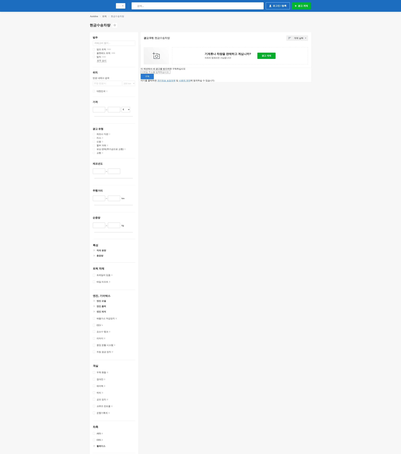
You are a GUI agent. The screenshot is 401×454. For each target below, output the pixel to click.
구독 (147, 76)
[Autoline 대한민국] (101, 6)
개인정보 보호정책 (166, 80)
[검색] (135, 6)
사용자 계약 (184, 80)
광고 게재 (266, 55)
